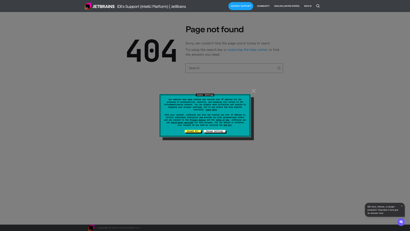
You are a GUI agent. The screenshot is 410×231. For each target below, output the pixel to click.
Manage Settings (214, 131)
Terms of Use (222, 120)
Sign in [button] (308, 6)
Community (263, 6)
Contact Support (241, 6)
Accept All (192, 131)
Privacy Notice (198, 120)
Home (100, 6)
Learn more (211, 109)
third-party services (182, 122)
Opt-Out (227, 125)
